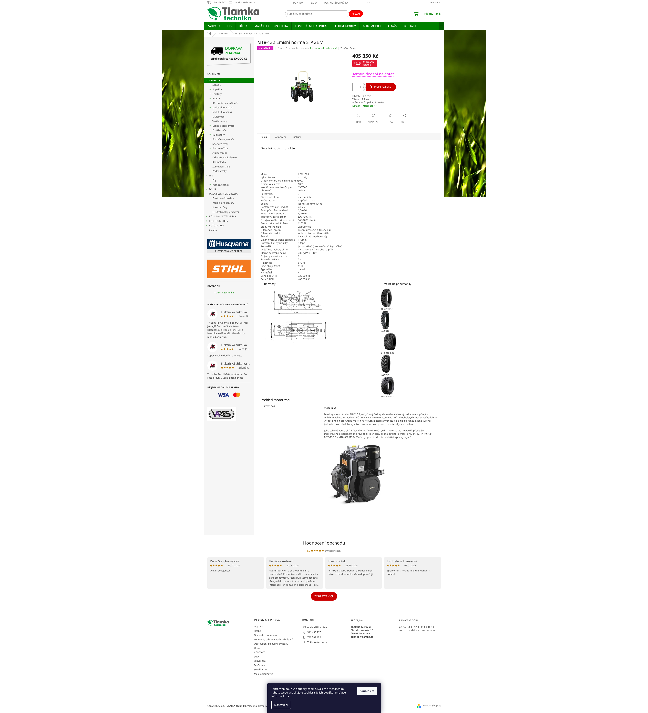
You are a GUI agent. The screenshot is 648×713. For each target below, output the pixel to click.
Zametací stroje (221, 166)
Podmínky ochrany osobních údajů (273, 639)
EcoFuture (259, 665)
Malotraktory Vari (222, 112)
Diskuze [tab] (297, 137)
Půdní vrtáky (219, 171)
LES (211, 175)
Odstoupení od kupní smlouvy (271, 643)
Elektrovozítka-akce (223, 198)
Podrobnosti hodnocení (323, 48)
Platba (313, 2)
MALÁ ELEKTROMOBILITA (223, 193)
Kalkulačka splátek (369, 63)
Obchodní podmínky (336, 2)
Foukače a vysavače (223, 139)
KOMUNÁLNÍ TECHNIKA (222, 216)
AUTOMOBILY (216, 225)
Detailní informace (362, 105)
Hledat (356, 13)
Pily (214, 180)
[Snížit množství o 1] (364, 89)
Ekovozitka (260, 660)
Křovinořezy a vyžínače (225, 103)
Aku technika (219, 152)
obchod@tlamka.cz (318, 627)
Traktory (217, 93)
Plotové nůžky (220, 148)
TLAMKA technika (224, 292)
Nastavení (281, 705)
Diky (256, 656)
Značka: (348, 48)
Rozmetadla (219, 162)
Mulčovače (218, 116)
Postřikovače (219, 130)
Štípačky (217, 89)
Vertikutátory (219, 121)
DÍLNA (212, 189)
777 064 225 (314, 637)
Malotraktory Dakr (222, 107)
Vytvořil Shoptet (432, 705)
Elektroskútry (219, 207)
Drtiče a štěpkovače (223, 125)
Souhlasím (367, 691)
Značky (213, 230)
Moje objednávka (263, 673)
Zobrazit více (324, 596)
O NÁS (257, 648)
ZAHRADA (214, 80)
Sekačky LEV (260, 669)
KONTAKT (259, 652)
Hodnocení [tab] (280, 137)
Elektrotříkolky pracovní (225, 212)
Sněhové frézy (220, 143)
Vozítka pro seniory (223, 202)
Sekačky (216, 84)
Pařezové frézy (220, 184)
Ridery (216, 98)
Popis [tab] (264, 137)
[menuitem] (214, 26)
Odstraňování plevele (224, 157)
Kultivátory (218, 134)
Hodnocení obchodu (324, 543)
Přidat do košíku (383, 87)
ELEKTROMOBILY (218, 220)
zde (286, 696)
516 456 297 (314, 632)
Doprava (298, 2)
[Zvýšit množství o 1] (364, 85)
